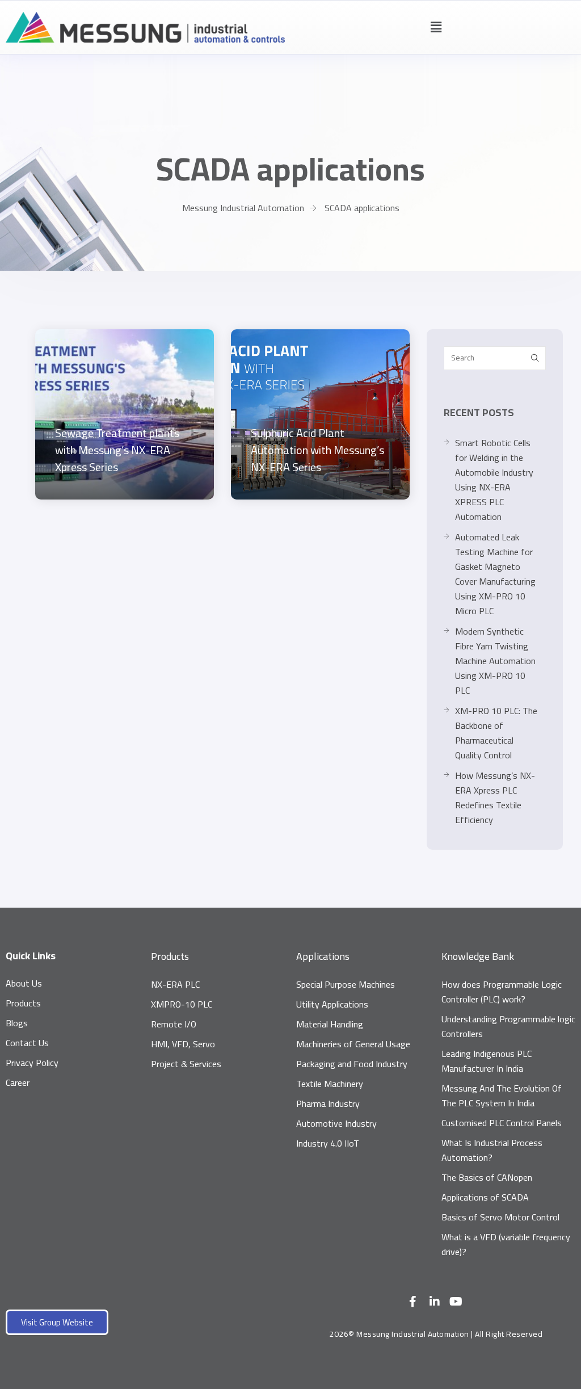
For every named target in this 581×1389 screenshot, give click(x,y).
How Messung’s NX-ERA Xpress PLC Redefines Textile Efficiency (495, 797)
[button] (435, 26)
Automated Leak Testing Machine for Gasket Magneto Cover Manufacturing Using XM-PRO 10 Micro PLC (495, 574)
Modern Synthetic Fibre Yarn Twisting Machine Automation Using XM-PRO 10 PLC (495, 661)
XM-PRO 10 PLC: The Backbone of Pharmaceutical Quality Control (496, 732)
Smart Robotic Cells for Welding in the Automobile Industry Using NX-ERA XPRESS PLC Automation (494, 479)
